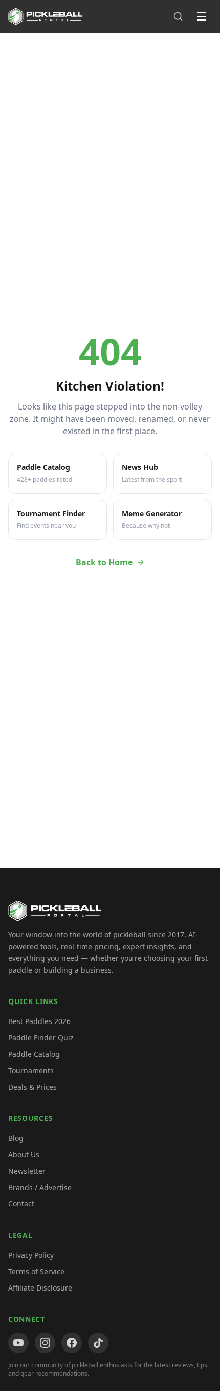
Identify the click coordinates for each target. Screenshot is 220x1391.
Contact (21, 1204)
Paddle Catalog (34, 1054)
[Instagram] (45, 1343)
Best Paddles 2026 (39, 1021)
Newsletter (27, 1171)
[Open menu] (201, 16)
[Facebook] (71, 1343)
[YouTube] (18, 1343)
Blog (16, 1138)
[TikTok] (98, 1343)
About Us (23, 1154)
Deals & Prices (32, 1087)
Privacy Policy (31, 1255)
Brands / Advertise (40, 1187)
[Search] (178, 16)
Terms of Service (36, 1271)
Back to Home (104, 562)
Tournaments (31, 1070)
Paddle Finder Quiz (41, 1037)
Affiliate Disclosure (40, 1288)
